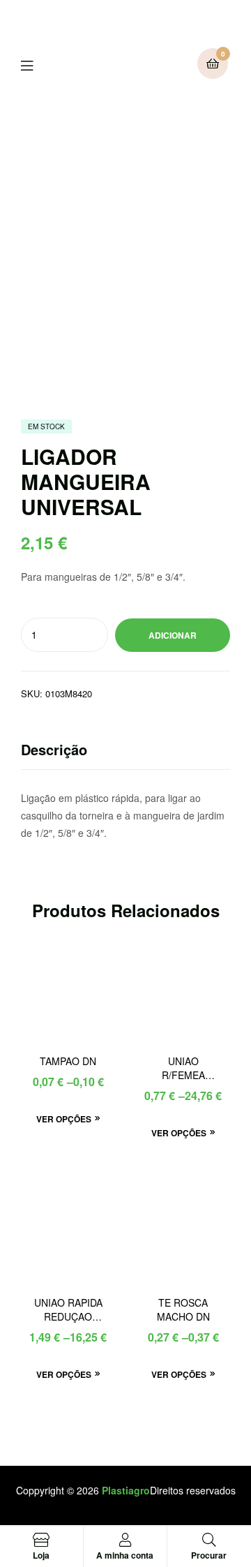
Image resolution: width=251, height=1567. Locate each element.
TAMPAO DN (68, 1061)
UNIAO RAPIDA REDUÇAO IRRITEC (68, 1310)
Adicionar (173, 635)
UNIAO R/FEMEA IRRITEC (183, 1069)
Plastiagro (126, 1490)
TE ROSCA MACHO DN (183, 1309)
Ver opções (63, 1119)
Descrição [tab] (54, 749)
